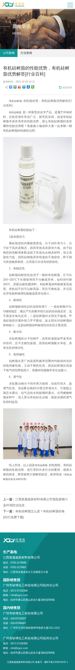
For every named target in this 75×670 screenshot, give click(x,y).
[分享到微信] (32, 87)
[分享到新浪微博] (19, 87)
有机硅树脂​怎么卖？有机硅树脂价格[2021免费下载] (34, 514)
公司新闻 (9, 52)
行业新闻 (26, 52)
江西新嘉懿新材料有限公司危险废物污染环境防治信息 (35, 502)
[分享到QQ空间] (15, 87)
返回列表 (67, 87)
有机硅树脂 (15, 101)
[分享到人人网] (28, 87)
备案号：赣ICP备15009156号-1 (51, 662)
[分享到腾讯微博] (24, 87)
